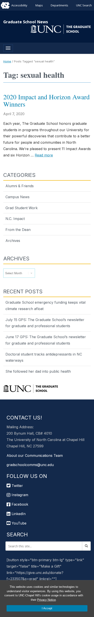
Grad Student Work (21, 208)
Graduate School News (25, 21)
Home (7, 61)
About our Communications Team (35, 455)
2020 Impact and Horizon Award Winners (46, 100)
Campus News (17, 197)
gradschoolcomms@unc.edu (30, 465)
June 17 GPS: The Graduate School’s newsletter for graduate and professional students (45, 340)
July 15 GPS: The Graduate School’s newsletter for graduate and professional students (44, 323)
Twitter (16, 485)
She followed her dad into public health (38, 371)
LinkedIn (18, 514)
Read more (44, 155)
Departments (59, 5)
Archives (12, 240)
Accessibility (19, 5)
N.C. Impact (15, 218)
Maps (39, 5)
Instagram (19, 495)
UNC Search (84, 5)
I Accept (47, 608)
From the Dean (18, 229)
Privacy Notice (46, 599)
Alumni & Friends (19, 186)
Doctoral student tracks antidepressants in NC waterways (43, 357)
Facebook (19, 504)
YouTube (18, 523)
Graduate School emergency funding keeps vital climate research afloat (45, 305)
